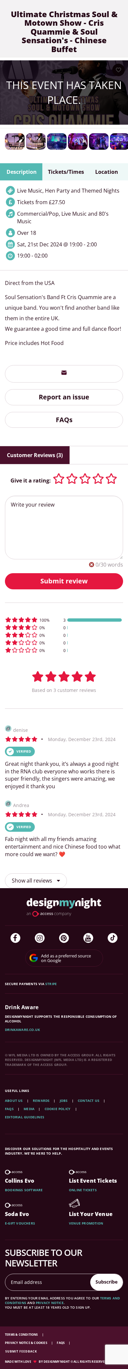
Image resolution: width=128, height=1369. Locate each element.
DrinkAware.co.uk (22, 1029)
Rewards (41, 1100)
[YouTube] (88, 938)
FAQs (64, 419)
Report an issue (64, 396)
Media (29, 1108)
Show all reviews (32, 880)
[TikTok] (112, 938)
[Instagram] (40, 938)
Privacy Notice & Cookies (26, 1343)
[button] (64, 620)
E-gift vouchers (20, 1223)
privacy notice (50, 1302)
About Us (14, 1100)
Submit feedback (21, 1351)
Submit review (64, 580)
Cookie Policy (58, 1108)
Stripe (51, 983)
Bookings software (24, 1190)
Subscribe (106, 1282)
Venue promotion (86, 1223)
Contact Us (88, 1100)
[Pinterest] (64, 938)
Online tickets (83, 1190)
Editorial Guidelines (24, 1117)
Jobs (64, 1100)
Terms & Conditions (22, 1334)
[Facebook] (15, 938)
